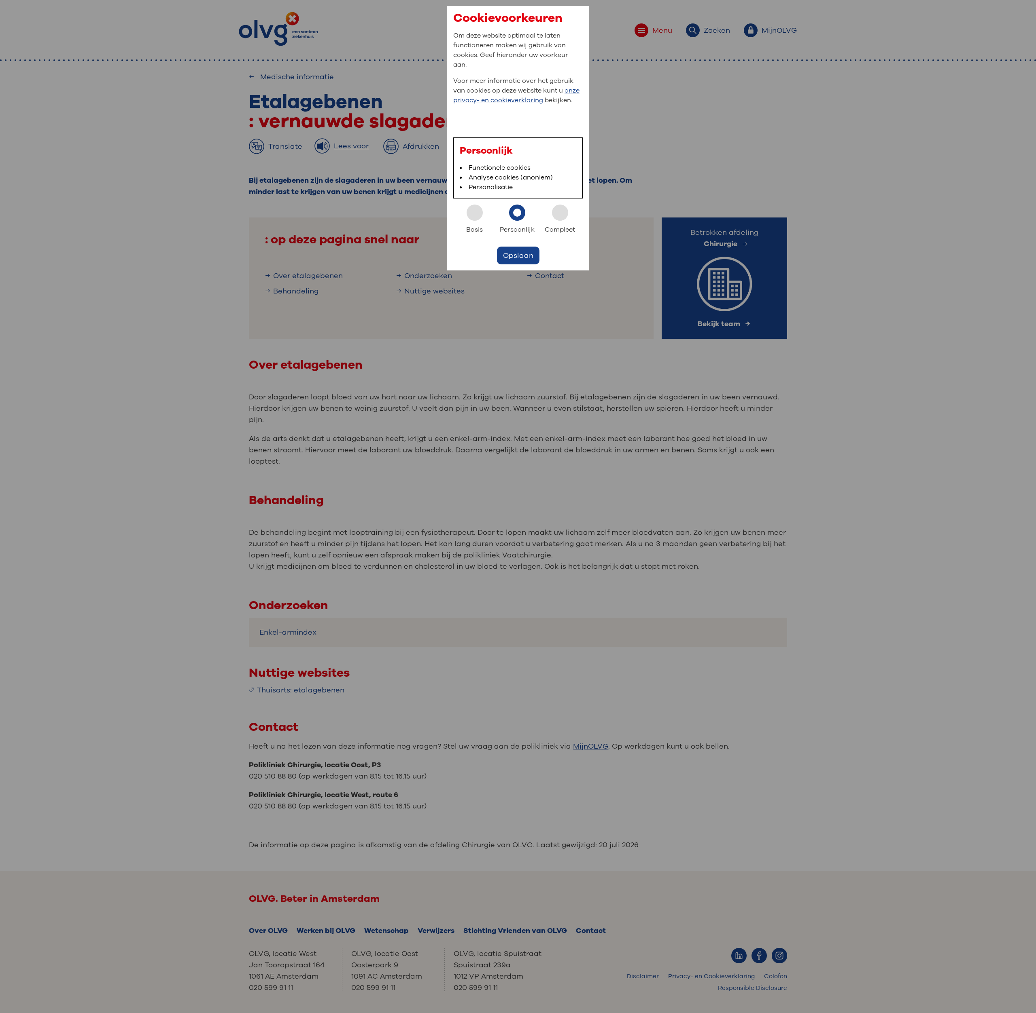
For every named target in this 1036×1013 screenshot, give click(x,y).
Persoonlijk (517, 229)
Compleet (560, 229)
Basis (474, 229)
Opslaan (518, 255)
